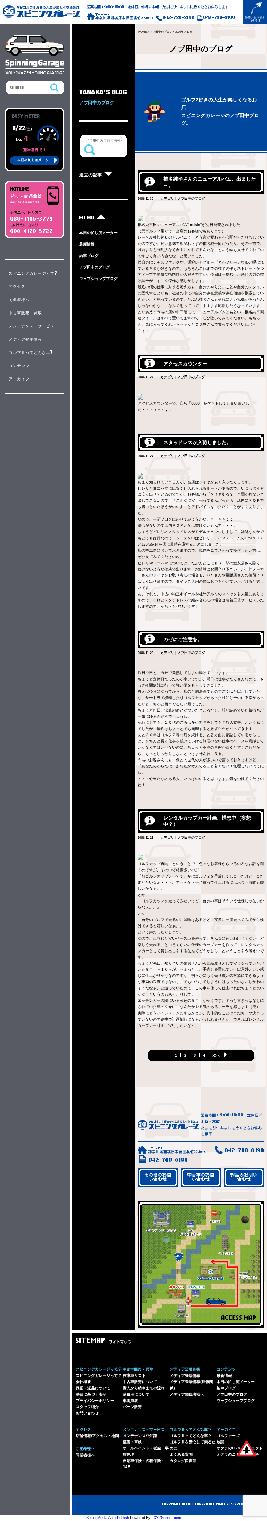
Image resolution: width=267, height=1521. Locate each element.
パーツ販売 (132, 1407)
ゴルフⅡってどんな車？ (191, 1435)
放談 (220, 1442)
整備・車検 (132, 1442)
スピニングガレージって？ (99, 1375)
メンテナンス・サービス (32, 326)
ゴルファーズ (228, 1435)
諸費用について (136, 1394)
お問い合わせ (87, 1413)
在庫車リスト (134, 1375)
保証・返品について (93, 1388)
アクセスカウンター (185, 363)
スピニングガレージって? (33, 273)
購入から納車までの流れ (144, 1388)
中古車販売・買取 (25, 312)
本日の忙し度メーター (98, 233)
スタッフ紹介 (87, 1407)
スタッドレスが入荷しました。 (197, 442)
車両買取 (130, 1400)
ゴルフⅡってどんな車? (31, 352)
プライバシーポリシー (95, 1400)
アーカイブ (19, 378)
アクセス (17, 286)
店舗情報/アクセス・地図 (97, 1435)
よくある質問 (181, 1454)
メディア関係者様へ (187, 1394)
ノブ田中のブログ (94, 267)
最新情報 (87, 244)
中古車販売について (140, 1382)
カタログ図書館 (183, 1460)
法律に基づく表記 (91, 1394)
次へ (216, 1055)
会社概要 (83, 1382)
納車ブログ (88, 256)
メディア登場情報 (185, 1375)
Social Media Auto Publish (107, 1517)
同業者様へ (85, 1455)
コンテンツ (19, 365)
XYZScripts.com (167, 1517)
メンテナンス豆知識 (140, 1435)
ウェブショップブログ (98, 278)
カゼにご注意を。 (182, 639)
